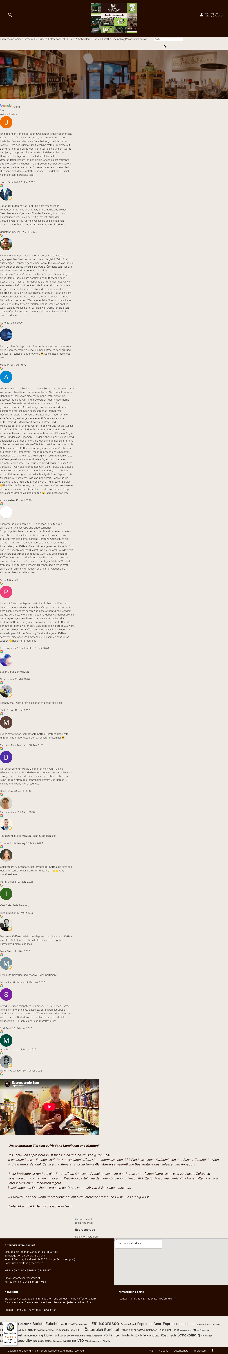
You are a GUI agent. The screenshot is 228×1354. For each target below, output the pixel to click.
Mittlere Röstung (33, 1335)
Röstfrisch (168, 1335)
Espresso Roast (203, 1324)
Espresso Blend (128, 1324)
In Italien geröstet (44, 1330)
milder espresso (201, 1330)
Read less (28, 174)
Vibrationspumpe (93, 1341)
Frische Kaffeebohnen (51, 39)
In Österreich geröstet (99, 1329)
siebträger (206, 1335)
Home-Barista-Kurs (96, 39)
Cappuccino (84, 1324)
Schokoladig (188, 1335)
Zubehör (80, 39)
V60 (80, 1341)
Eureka (216, 1324)
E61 (95, 1323)
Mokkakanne (78, 1335)
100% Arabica (21, 1324)
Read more (16, 174)
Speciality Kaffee (42, 1341)
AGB (151, 1350)
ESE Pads (69, 39)
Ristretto (154, 1335)
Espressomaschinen (11, 39)
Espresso (109, 1323)
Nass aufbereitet (94, 1336)
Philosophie (131, 39)
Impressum (200, 1350)
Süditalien (69, 1340)
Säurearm (57, 1341)
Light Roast (172, 1329)
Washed (107, 1341)
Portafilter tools (116, 1335)
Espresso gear (149, 1324)
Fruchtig (20, 1330)
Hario (29, 1329)
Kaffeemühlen (31, 39)
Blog (122, 39)
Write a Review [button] (8, 114)
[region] (114, 74)
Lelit (161, 1329)
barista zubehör (46, 1324)
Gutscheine (113, 39)
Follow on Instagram (86, 1236)
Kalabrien (151, 1330)
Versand (163, 1350)
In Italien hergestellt (67, 1330)
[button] (4, 74)
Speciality (24, 1341)
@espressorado (84, 1222)
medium (183, 1330)
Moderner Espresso (57, 1335)
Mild (190, 1330)
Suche (150, 39)
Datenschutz (181, 1350)
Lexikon (142, 39)
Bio (62, 1324)
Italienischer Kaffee (133, 1329)
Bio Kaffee (71, 1324)
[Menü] (16, 1323)
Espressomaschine (178, 1324)
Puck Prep (139, 1335)
